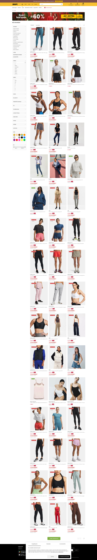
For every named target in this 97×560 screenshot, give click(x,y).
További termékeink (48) (54, 538)
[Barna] (19, 135)
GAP (49, 147)
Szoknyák (14, 40)
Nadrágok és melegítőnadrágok (18, 42)
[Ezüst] (14, 137)
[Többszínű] (22, 135)
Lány (29, 4)
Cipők (23, 7)
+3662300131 (20, 547)
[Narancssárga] (24, 135)
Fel (94, 553)
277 (84, 25)
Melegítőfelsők (15, 36)
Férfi (26, 4)
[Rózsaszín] (19, 140)
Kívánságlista (71, 4)
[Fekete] (22, 137)
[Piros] (17, 140)
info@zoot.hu (20, 548)
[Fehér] (17, 137)
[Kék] (24, 137)
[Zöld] (24, 140)
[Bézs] (17, 135)
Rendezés (32, 25)
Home (35, 4)
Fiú (32, 4)
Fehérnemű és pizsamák (16, 45)
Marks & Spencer (33, 401)
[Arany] (14, 135)
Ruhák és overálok (16, 30)
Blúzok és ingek (15, 37)
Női (22, 4)
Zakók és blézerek (15, 49)
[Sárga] (22, 140)
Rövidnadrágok (15, 43)
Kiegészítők (35, 7)
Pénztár (83, 4)
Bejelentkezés (77, 4)
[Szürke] (19, 137)
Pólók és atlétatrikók (16, 34)
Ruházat (19, 7)
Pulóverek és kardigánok (17, 33)
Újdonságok (14, 7)
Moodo (69, 147)
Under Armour (32, 51)
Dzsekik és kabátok (16, 28)
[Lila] (14, 140)
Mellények (14, 31)
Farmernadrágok (15, 39)
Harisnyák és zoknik (16, 46)
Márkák (40, 7)
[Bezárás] (78, 1)
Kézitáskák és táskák (28, 7)
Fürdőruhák (15, 48)
